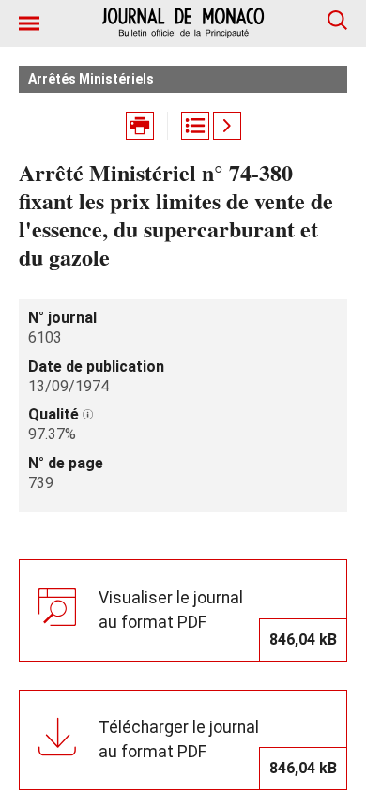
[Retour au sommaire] (195, 126)
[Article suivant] (227, 126)
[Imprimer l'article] (140, 126)
